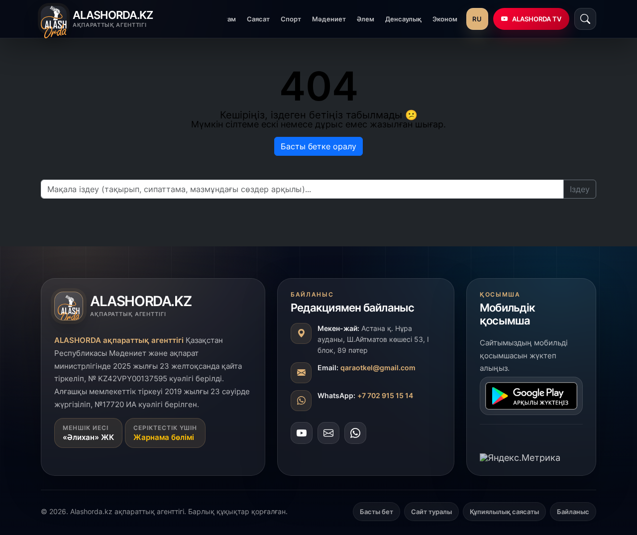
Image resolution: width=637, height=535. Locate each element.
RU (477, 19)
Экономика (450, 19)
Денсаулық (403, 19)
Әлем (365, 19)
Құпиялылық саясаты (504, 512)
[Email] (328, 433)
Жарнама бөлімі (163, 437)
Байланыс (573, 512)
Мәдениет (329, 19)
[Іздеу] (585, 19)
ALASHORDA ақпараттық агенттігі (119, 340)
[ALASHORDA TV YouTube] (302, 433)
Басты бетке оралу (318, 146)
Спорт (291, 19)
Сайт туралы (431, 512)
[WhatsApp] (355, 433)
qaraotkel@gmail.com (378, 367)
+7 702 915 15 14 (385, 395)
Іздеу (580, 189)
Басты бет (376, 512)
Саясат (258, 19)
